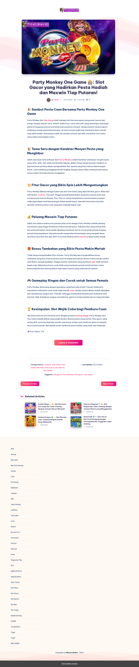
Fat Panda (14, 482)
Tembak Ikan (15, 627)
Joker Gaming (16, 504)
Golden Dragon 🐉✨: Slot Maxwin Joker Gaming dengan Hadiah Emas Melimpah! (52, 419)
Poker (13, 554)
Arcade (13, 454)
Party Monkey (65, 160)
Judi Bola (14, 510)
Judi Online (56, 365)
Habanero (14, 488)
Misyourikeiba (72, 653)
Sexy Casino (15, 582)
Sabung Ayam (16, 577)
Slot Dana (40, 368)
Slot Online (47, 370)
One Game (49, 120)
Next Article (108, 384)
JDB (12, 499)
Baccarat (14, 460)
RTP (12, 566)
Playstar (14, 549)
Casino (13, 471)
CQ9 (12, 477)
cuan (72, 290)
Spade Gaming (16, 616)
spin (94, 262)
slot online (88, 375)
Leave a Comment (68, 342)
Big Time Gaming (17, 466)
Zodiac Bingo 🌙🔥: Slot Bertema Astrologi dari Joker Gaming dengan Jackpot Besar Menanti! (52, 406)
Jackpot (47, 365)
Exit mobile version (69, 664)
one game (57, 375)
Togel (13, 632)
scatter (41, 195)
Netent (13, 527)
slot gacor (79, 375)
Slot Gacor (49, 368)
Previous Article (30, 384)
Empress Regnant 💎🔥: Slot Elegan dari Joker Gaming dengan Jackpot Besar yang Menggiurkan (98, 406)
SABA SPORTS (16, 571)
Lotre (13, 521)
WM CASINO (15, 643)
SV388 (13, 621)
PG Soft (14, 543)
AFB (12, 449)
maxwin (83, 236)
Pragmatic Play (16, 560)
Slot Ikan (14, 605)
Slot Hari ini (60, 368)
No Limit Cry (15, 532)
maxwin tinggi (82, 315)
